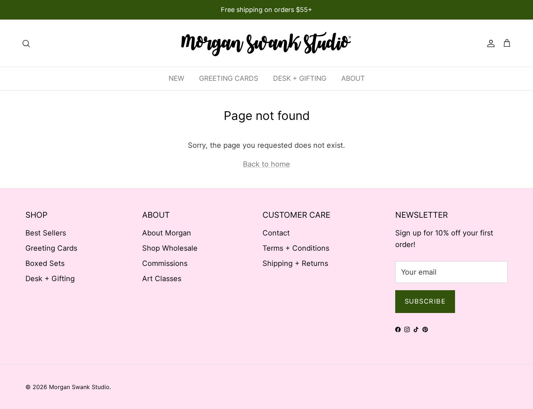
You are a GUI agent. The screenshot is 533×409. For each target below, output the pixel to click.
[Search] (26, 43)
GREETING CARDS (228, 78)
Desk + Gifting (50, 278)
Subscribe (425, 301)
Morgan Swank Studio (79, 387)
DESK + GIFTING (299, 78)
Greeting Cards (51, 248)
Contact (276, 233)
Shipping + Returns (295, 263)
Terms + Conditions (296, 248)
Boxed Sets (45, 263)
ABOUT (353, 78)
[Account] (489, 43)
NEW (176, 78)
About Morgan (166, 233)
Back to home (266, 164)
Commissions (164, 263)
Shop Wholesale (170, 248)
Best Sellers (45, 233)
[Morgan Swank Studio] (266, 43)
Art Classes (161, 278)
